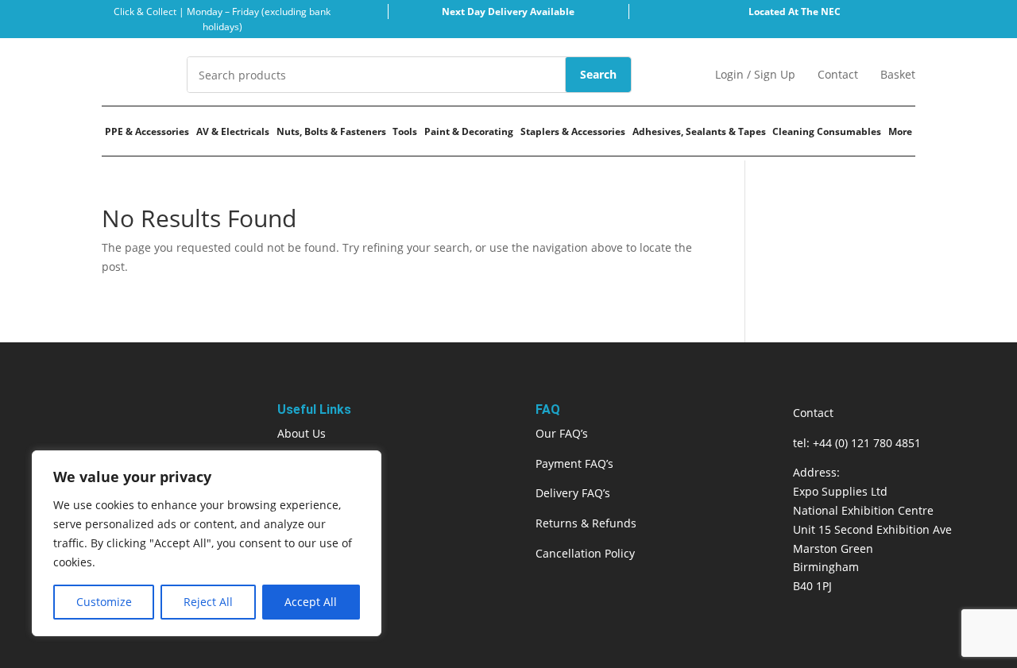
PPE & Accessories (147, 131)
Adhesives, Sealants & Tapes (699, 131)
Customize (104, 601)
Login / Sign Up (755, 74)
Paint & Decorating (468, 131)
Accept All (310, 601)
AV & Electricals (232, 131)
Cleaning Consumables (826, 131)
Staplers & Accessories (572, 131)
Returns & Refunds (586, 523)
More (900, 131)
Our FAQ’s (562, 433)
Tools (404, 131)
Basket (897, 74)
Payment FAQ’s (574, 463)
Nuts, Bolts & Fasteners (331, 131)
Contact (838, 74)
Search (598, 74)
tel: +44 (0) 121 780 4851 (857, 442)
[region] (206, 543)
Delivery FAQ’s (573, 492)
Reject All (208, 601)
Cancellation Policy (585, 553)
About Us (301, 433)
